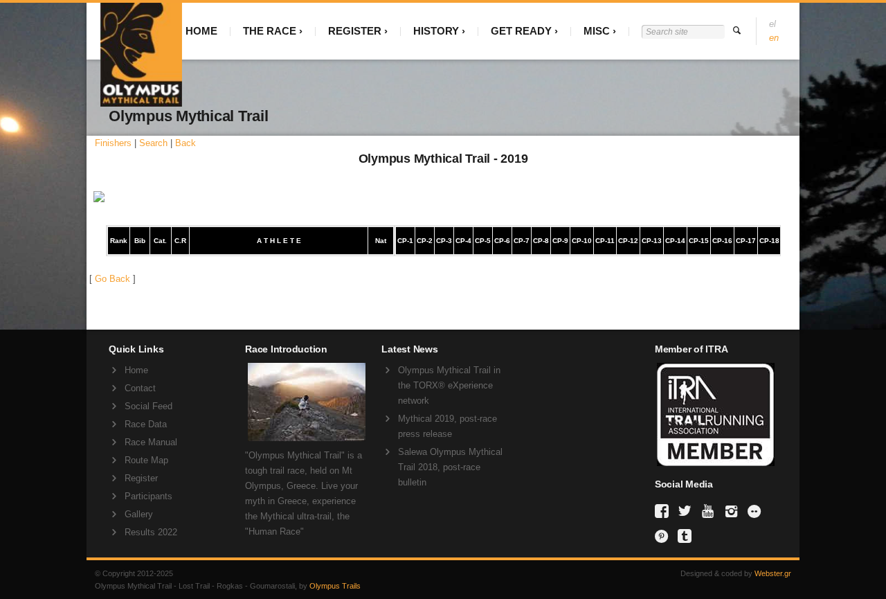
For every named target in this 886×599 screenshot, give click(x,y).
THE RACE (269, 31)
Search (153, 143)
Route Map (146, 460)
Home (136, 370)
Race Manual (151, 442)
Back (185, 143)
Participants (148, 496)
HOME (201, 31)
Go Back (112, 279)
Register (141, 478)
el (772, 24)
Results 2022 (151, 532)
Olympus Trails (335, 586)
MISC (597, 31)
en (774, 38)
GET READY (521, 31)
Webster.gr (772, 573)
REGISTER (354, 31)
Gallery (139, 514)
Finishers (113, 143)
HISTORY (436, 31)
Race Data (146, 424)
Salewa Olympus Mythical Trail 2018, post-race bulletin (450, 467)
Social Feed (148, 406)
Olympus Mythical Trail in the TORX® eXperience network (449, 385)
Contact (140, 388)
